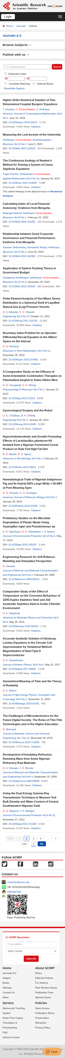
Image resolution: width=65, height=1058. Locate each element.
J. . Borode (26, 768)
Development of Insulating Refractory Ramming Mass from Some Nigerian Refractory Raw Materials (27, 758)
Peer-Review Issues (46, 987)
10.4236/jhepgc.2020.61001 (23, 703)
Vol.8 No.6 (38, 664)
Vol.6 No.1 (51, 497)
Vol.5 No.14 (43, 350)
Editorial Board (45, 83)
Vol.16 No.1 (20, 217)
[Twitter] (4, 863)
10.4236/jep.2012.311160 (22, 823)
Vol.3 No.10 (23, 316)
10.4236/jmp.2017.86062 (22, 669)
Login (8, 16)
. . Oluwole (26, 312)
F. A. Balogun (27, 810)
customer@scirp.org (18, 882)
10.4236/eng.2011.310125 (22, 320)
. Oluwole (9, 566)
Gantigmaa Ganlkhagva (16, 277)
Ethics (38, 973)
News (6, 997)
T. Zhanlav (8, 109)
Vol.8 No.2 (27, 574)
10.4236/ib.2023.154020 (21, 286)
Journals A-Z (9, 973)
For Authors (41, 982)
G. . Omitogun (28, 492)
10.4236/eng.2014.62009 (22, 424)
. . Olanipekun (31, 531)
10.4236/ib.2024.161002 (21, 221)
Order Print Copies (13, 1017)
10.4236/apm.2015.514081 (23, 359)
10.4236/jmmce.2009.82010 (23, 579)
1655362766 (14, 891)
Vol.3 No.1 (39, 389)
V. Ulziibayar (43, 109)
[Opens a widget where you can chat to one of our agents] (52, 1052)
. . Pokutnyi (11, 346)
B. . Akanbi (9, 454)
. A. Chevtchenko (13, 660)
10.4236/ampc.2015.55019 (23, 626)
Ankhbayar (17, 139)
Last (24, 843)
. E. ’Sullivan (11, 415)
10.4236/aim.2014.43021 (22, 467)
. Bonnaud (9, 729)
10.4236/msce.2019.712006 (23, 742)
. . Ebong (29, 385)
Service (8, 1003)
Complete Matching (19, 83)
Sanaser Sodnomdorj (14, 247)
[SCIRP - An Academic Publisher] (24, 5)
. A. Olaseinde (11, 613)
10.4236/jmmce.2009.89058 (23, 781)
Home (9, 26)
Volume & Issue (11, 1037)
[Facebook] (20, 863)
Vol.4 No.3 (37, 458)
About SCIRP (45, 968)
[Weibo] (50, 863)
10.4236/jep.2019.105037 (22, 544)
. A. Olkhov (9, 690)
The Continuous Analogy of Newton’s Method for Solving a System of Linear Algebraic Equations (28, 164)
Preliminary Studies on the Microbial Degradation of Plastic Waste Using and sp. (29, 522)
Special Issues (43, 997)
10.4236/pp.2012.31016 (21, 398)
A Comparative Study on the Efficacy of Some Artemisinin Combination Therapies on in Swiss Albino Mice (32, 375)
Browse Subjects (16, 45)
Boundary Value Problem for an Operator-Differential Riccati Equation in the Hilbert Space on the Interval (30, 337)
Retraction (40, 1022)
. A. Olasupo (10, 768)
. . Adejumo (11, 810)
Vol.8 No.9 (27, 776)
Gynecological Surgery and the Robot (27, 410)
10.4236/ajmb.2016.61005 (22, 505)
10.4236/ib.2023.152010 (21, 148)
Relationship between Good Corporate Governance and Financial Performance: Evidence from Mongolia (29, 238)
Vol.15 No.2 (20, 144)
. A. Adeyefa (10, 312)
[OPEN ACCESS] (54, 5)
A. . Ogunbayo (11, 531)
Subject (7, 978)
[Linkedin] (35, 863)
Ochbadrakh (35, 174)
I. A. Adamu (48, 531)
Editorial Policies (44, 978)
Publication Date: (17, 73)
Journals (21, 26)
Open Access (42, 1008)
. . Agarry (24, 454)
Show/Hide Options (14, 88)
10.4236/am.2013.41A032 (22, 182)
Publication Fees (44, 992)
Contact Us (9, 992)
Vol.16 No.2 (20, 251)
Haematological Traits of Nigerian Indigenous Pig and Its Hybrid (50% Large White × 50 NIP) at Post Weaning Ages (32, 483)
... (48, 838)
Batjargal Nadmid (12, 213)
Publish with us (15, 54)
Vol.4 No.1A (32, 178)
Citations (36, 126)
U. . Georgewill (12, 385)
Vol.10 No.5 (49, 536)
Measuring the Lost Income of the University (32, 134)
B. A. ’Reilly (28, 415)
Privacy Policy (42, 1027)
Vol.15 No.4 (20, 281)
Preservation (42, 1017)
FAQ (5, 1032)
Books (6, 982)
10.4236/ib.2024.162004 (21, 256)
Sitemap (7, 987)
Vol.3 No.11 (49, 815)
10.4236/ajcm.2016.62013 (22, 122)
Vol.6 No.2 (22, 419)
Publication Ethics (44, 1013)
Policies (41, 1003)
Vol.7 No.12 (23, 738)
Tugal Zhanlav (10, 174)
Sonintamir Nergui (37, 247)
